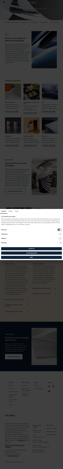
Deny (31, 257)
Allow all (31, 248)
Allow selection (31, 253)
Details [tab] (11, 211)
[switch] (59, 234)
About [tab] (16, 211)
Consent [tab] (3, 211)
